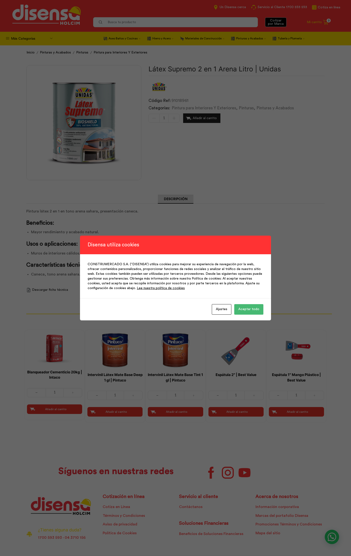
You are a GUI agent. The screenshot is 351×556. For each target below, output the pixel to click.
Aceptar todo (248, 309)
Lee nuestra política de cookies (161, 288)
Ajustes (221, 309)
